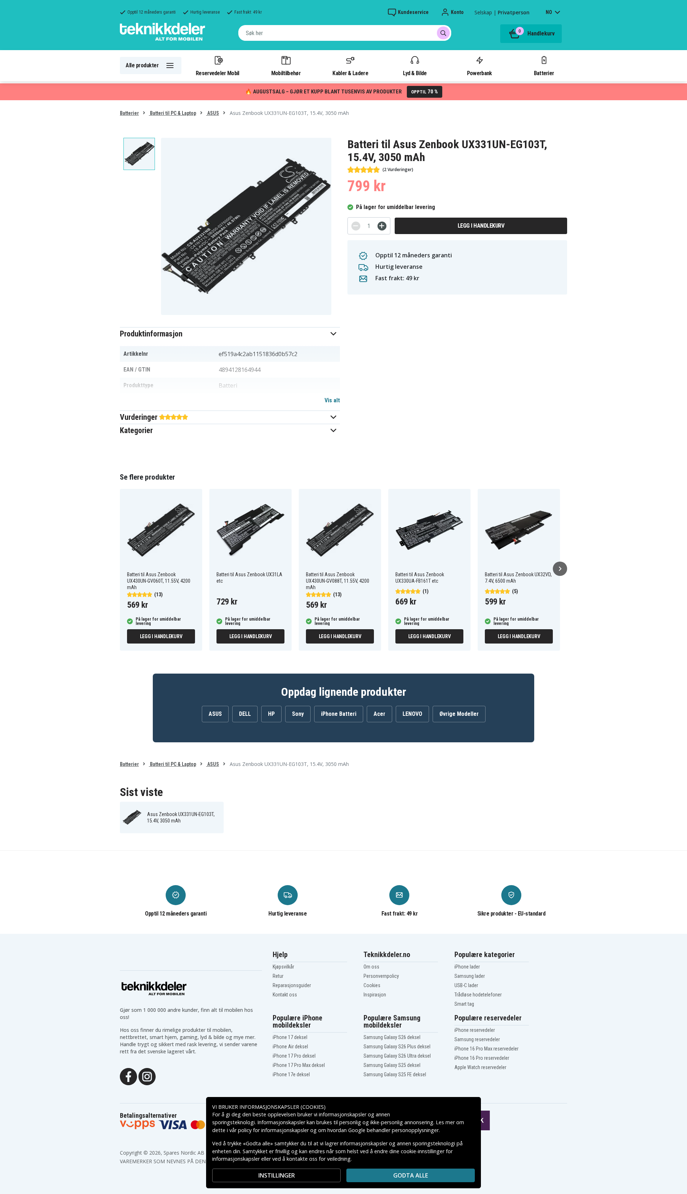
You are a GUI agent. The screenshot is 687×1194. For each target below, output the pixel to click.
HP (271, 713)
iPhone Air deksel (290, 1046)
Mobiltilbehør (286, 73)
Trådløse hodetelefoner (478, 995)
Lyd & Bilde (415, 73)
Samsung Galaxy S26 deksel (392, 1037)
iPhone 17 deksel (290, 1037)
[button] (230, 333)
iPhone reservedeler (474, 1030)
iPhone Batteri (338, 713)
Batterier (544, 73)
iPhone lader (467, 967)
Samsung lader (469, 976)
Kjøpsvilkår (283, 967)
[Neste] (560, 569)
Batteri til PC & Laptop (172, 113)
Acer (379, 713)
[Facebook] (128, 1076)
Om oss (371, 967)
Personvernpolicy (381, 976)
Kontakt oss (285, 995)
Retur (278, 976)
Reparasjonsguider (292, 985)
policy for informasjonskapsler (273, 1130)
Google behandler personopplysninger (393, 1130)
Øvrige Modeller (459, 713)
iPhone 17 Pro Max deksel (299, 1065)
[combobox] (344, 33)
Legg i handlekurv (481, 225)
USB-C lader (466, 985)
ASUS (212, 113)
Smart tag (464, 1004)
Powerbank (479, 73)
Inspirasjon (375, 995)
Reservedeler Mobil (217, 73)
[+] (381, 226)
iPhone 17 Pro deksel (294, 1056)
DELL (245, 713)
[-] (355, 226)
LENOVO (412, 713)
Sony (298, 713)
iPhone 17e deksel (291, 1074)
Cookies (372, 985)
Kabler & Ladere (350, 73)
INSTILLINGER (276, 1175)
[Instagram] (147, 1076)
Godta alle (410, 1175)
